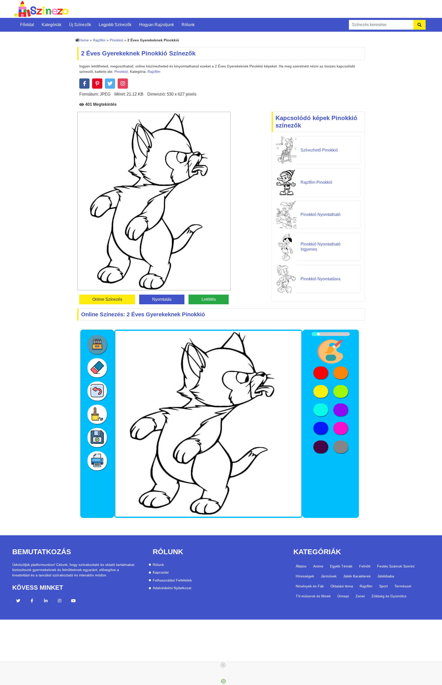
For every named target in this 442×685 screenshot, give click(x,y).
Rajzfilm (99, 40)
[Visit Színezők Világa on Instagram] (59, 601)
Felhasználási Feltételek (172, 580)
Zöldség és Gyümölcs (388, 596)
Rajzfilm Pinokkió (316, 182)
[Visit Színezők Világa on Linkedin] (46, 601)
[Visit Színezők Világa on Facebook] (32, 601)
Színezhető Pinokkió (319, 150)
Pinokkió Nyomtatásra (320, 279)
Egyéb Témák (341, 566)
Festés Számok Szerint (395, 566)
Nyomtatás (162, 299)
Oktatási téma (341, 586)
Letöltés (209, 299)
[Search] (419, 25)
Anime (318, 566)
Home (84, 40)
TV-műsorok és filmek (313, 596)
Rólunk (188, 24)
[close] (223, 665)
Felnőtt (364, 566)
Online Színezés (107, 299)
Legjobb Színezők (115, 24)
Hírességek (305, 576)
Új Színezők (80, 24)
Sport (383, 586)
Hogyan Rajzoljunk (156, 24)
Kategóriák (51, 24)
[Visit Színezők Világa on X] (18, 601)
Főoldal (27, 24)
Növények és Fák (310, 586)
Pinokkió (116, 40)
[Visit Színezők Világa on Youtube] (73, 601)
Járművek (329, 576)
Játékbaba (385, 576)
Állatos (301, 566)
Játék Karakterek (357, 576)
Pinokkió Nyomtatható (320, 214)
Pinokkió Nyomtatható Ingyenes (320, 246)
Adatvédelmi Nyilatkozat (172, 588)
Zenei (360, 596)
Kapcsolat (161, 572)
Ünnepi (343, 596)
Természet (402, 586)
